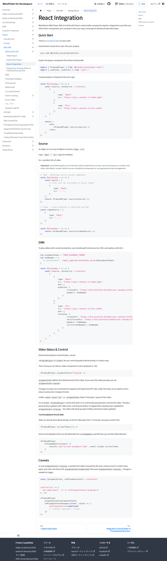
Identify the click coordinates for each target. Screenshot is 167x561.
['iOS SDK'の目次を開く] (32, 112)
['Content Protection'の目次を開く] (32, 30)
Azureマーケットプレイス (82, 551)
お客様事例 (48, 551)
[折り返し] (125, 255)
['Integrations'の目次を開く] (32, 149)
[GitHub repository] (109, 4)
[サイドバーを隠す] (18, 535)
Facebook (103, 551)
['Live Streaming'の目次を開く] (32, 22)
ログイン (154, 3)
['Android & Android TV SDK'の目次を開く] (32, 116)
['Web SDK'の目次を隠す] (32, 47)
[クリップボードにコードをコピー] (130, 53)
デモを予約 (48, 547)
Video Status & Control (146, 22)
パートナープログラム (53, 555)
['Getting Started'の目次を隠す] (32, 51)
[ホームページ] (41, 10)
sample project (53, 40)
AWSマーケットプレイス (81, 555)
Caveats (141, 25)
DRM (139, 19)
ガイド (40, 3)
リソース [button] (61, 3)
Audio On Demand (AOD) (26, 551)
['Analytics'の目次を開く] (32, 145)
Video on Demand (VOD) (26, 547)
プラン (74, 547)
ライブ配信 (20, 555)
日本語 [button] (100, 3)
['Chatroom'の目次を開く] (32, 141)
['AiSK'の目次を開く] (32, 26)
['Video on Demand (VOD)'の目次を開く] (32, 14)
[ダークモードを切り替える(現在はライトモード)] (163, 4)
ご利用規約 (131, 547)
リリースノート (50, 558)
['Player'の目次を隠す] (32, 35)
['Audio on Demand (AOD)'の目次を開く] (32, 18)
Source (140, 15)
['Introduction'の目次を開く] (32, 39)
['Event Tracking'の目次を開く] (32, 95)
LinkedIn (102, 555)
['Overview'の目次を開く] (32, 10)
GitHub (102, 547)
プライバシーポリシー (136, 551)
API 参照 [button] (49, 3)
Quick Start (142, 12)
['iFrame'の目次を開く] (32, 43)
